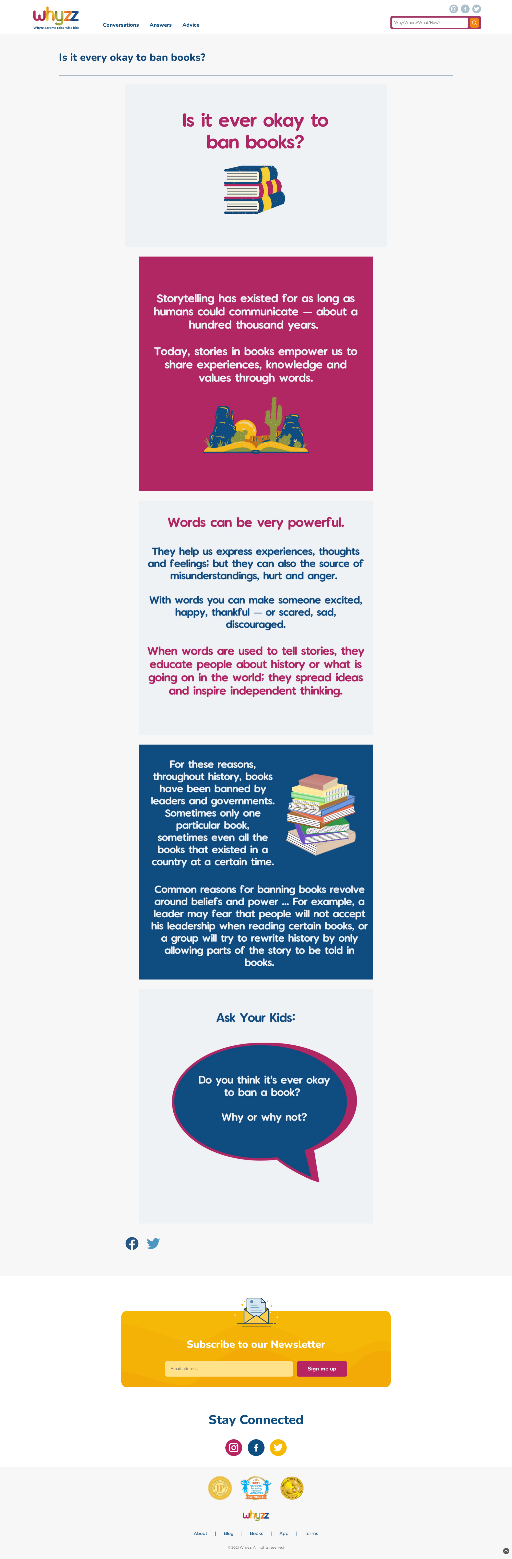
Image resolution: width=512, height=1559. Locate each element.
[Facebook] (134, 1244)
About (200, 1534)
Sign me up (322, 1368)
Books (256, 1534)
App (284, 1534)
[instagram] (453, 9)
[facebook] (465, 9)
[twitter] (476, 9)
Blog (229, 1534)
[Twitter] (155, 1244)
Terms (311, 1534)
